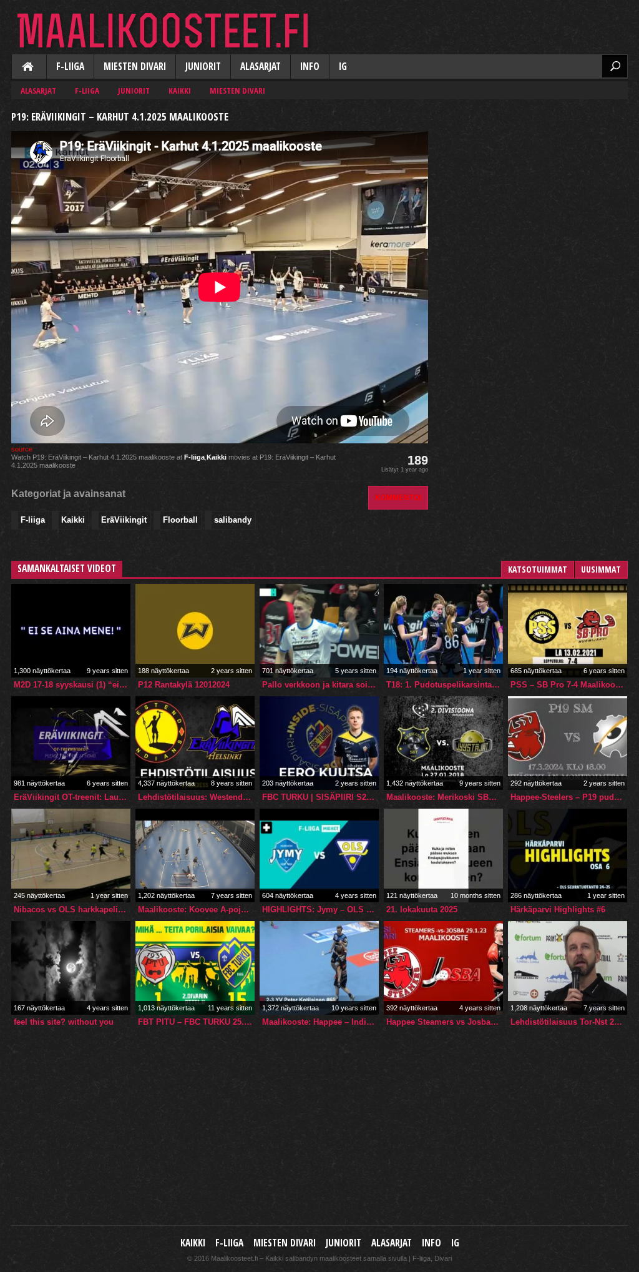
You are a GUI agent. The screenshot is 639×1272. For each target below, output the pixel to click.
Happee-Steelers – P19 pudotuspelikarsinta (568, 797)
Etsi (614, 66)
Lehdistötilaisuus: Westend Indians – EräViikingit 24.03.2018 (196, 797)
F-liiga (70, 66)
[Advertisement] (534, 185)
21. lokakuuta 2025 (421, 909)
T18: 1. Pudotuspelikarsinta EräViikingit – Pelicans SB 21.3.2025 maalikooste (444, 684)
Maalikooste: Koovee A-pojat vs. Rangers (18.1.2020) (196, 909)
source (21, 449)
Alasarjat (260, 66)
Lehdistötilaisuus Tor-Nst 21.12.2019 (568, 1022)
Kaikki (28, 67)
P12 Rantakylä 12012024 (184, 684)
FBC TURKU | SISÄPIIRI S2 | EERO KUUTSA (320, 797)
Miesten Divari (135, 66)
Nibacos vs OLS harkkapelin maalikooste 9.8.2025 (72, 909)
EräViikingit (124, 520)
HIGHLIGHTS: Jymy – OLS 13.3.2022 (320, 909)
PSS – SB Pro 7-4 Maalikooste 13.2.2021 (568, 684)
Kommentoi (398, 497)
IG (343, 66)
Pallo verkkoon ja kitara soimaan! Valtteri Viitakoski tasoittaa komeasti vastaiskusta (320, 684)
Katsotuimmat (537, 569)
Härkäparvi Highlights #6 (557, 909)
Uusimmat (601, 569)
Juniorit (203, 66)
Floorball (180, 520)
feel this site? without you (64, 1022)
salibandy (232, 520)
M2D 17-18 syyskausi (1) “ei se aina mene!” (72, 684)
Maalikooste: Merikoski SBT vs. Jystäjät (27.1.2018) (444, 797)
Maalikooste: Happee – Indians (320, 1022)
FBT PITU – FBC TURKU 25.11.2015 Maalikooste (196, 1022)
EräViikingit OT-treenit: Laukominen (72, 797)
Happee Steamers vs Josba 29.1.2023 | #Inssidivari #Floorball (444, 1022)
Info (310, 66)
